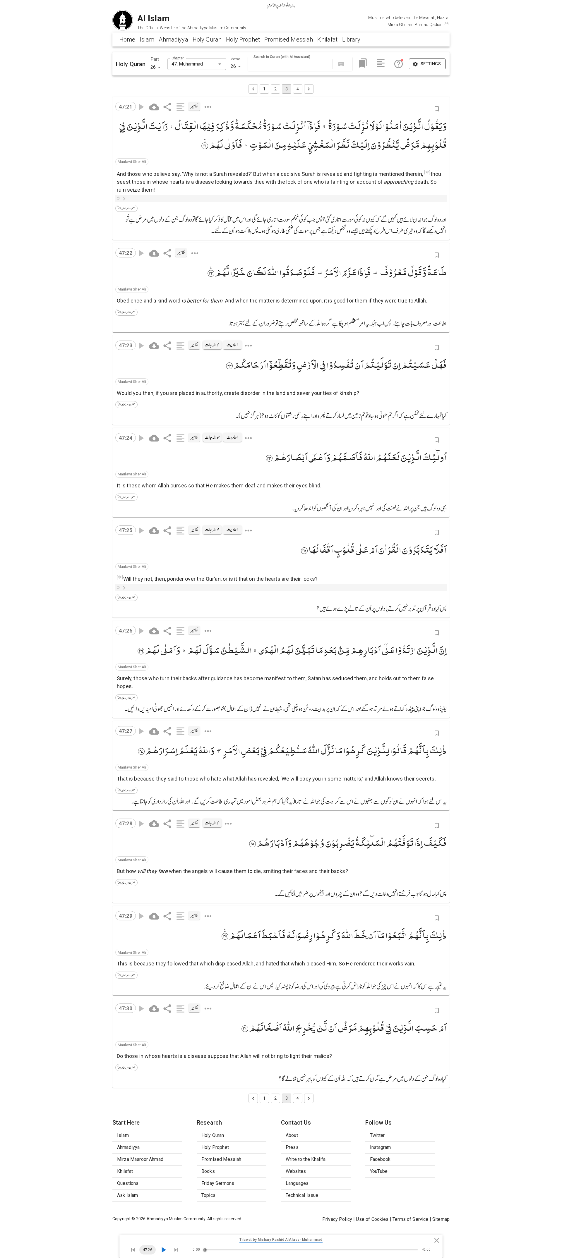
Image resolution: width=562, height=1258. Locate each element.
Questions (127, 1183)
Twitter (377, 1135)
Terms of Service (410, 1219)
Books (208, 1171)
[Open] (220, 64)
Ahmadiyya (173, 39)
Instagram (380, 1147)
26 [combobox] (153, 67)
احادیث (232, 345)
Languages (297, 1183)
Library (351, 39)
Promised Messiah (288, 39)
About (292, 1135)
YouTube (379, 1171)
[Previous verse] (133, 1250)
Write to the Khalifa (305, 1159)
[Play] (163, 1249)
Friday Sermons (217, 1183)
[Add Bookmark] (437, 109)
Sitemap (441, 1219)
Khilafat (327, 39)
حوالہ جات (212, 345)
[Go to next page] (308, 89)
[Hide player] (436, 1240)
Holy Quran (207, 39)
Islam (147, 39)
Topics (208, 1195)
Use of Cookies (372, 1219)
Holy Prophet (243, 39)
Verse (235, 59)
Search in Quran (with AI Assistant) (281, 56)
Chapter (178, 58)
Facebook (380, 1159)
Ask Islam (127, 1195)
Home (127, 39)
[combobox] (192, 64)
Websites (296, 1171)
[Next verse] (176, 1250)
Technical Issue (302, 1195)
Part (154, 59)
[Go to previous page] (253, 89)
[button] (131, 161)
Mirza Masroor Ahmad (140, 1159)
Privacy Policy (337, 1219)
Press (292, 1147)
